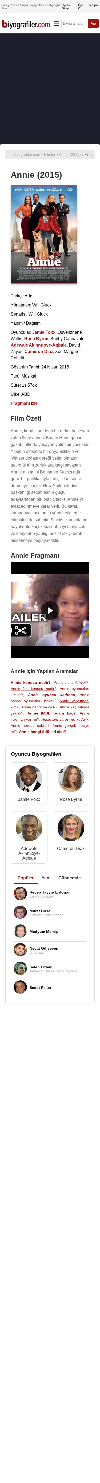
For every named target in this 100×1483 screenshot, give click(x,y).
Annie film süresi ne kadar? (65, 719)
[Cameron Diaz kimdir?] (71, 829)
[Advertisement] (50, 89)
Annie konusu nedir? (31, 682)
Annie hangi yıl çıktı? (39, 707)
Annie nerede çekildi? (30, 725)
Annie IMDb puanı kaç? (51, 713)
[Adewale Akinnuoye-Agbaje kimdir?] (29, 829)
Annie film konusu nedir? (34, 688)
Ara (93, 23)
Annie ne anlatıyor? (71, 682)
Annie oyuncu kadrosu (51, 695)
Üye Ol (80, 6)
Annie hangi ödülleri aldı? (42, 731)
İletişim (94, 5)
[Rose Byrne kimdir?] (71, 779)
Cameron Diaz (71, 848)
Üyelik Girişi (66, 6)
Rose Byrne (71, 799)
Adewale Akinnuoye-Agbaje (29, 853)
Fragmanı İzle (24, 403)
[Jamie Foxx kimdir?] (29, 779)
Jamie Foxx (29, 799)
